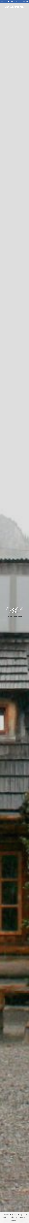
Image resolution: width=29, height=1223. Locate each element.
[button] (2, 1)
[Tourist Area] (14, 6)
